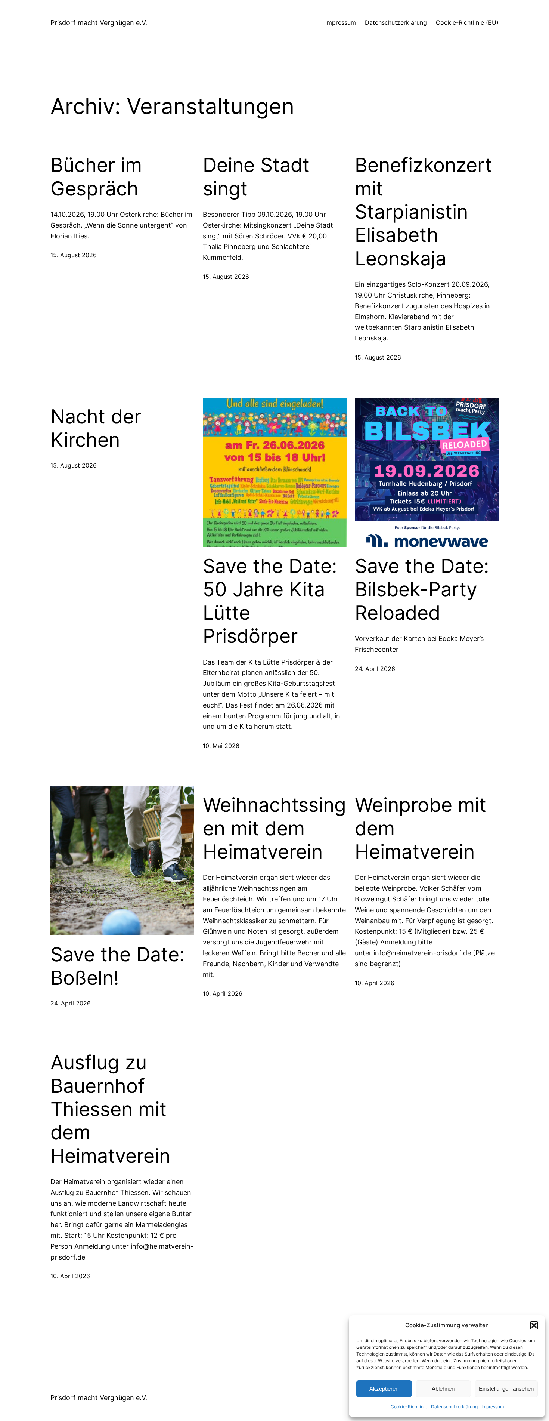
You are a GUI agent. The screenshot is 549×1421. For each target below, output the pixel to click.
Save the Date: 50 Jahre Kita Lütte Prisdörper (270, 601)
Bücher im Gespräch (96, 177)
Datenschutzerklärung (454, 1406)
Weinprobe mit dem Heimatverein (420, 828)
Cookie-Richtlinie (409, 1406)
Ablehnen (443, 1388)
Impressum (492, 1406)
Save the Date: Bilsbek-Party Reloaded (422, 590)
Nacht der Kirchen (95, 428)
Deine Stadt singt (256, 177)
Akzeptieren (383, 1388)
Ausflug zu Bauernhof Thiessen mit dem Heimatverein (110, 1109)
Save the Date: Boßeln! (117, 966)
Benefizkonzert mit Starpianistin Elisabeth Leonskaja (423, 212)
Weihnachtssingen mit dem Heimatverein (274, 828)
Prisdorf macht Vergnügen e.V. (98, 23)
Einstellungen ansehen (506, 1388)
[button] (534, 1325)
